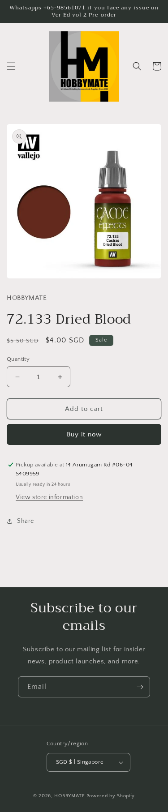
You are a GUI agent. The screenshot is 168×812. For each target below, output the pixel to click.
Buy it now (84, 434)
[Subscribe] (140, 686)
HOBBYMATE (69, 796)
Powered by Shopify (110, 796)
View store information (49, 497)
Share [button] (25, 521)
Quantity (18, 359)
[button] (11, 66)
